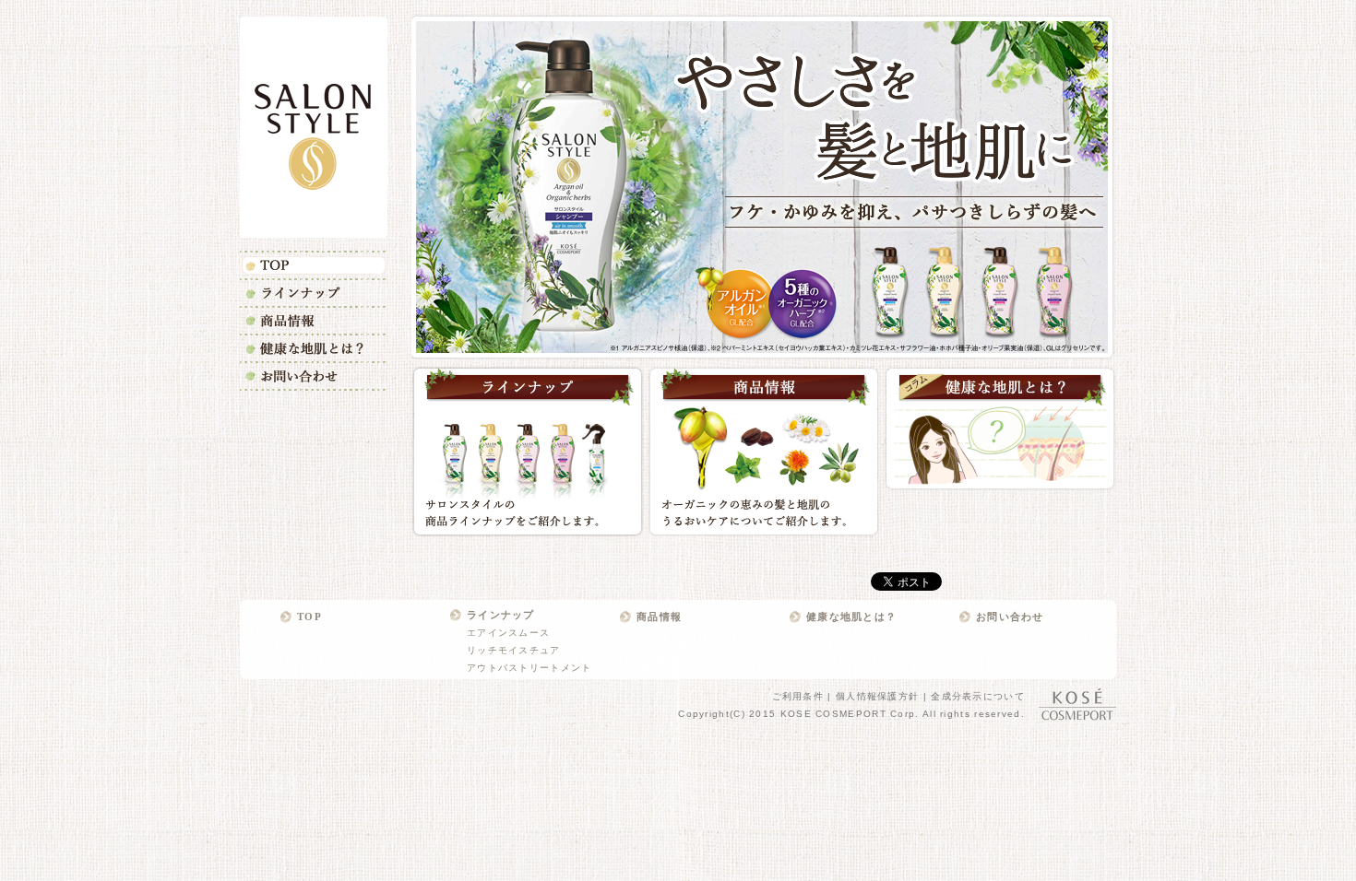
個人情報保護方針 (877, 696)
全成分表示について (978, 696)
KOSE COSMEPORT (1077, 704)
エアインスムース (508, 633)
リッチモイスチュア (514, 650)
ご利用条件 (798, 696)
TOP (313, 264)
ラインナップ (313, 292)
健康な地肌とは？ (313, 347)
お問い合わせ (313, 376)
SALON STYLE (313, 127)
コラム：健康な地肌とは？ (1000, 428)
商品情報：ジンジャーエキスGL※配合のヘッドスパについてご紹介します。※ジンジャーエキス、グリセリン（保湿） (764, 451)
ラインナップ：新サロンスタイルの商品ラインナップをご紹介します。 (527, 451)
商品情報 (313, 320)
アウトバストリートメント (529, 668)
